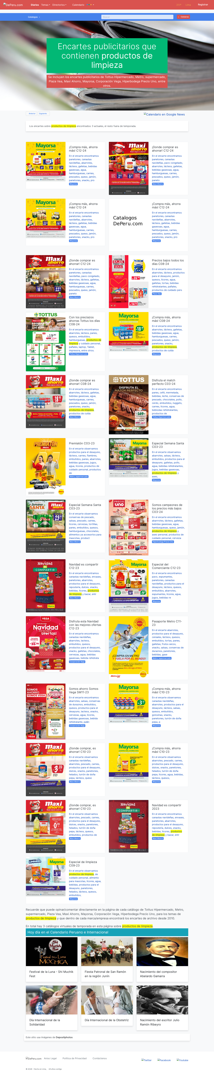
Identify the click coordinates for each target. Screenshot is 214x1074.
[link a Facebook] (164, 1059)
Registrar (202, 4)
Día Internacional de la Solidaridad (44, 1022)
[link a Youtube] (182, 1059)
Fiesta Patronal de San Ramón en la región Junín (105, 974)
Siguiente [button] (43, 113)
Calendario (78, 4)
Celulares (184, 17)
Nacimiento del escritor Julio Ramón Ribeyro (159, 1022)
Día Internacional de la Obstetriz (107, 1020)
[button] (90, 5)
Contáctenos (100, 1058)
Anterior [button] (32, 113)
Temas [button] (44, 4)
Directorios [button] (58, 4)
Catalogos (33, 17)
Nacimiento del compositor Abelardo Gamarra (158, 974)
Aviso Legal (50, 1058)
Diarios (34, 4)
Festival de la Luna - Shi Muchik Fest (51, 974)
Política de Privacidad (75, 1058)
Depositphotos (64, 1037)
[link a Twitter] (147, 1059)
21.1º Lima (183, 4)
